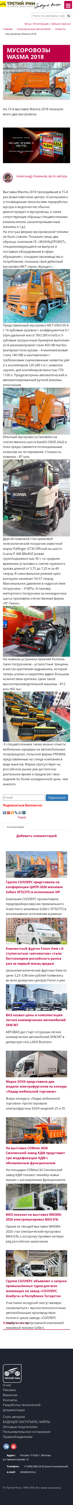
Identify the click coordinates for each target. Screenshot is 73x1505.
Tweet (22, 817)
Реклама (9, 1390)
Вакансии (10, 1395)
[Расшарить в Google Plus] (8, 812)
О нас (7, 1385)
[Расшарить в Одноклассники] (12, 812)
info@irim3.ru (21, 1472)
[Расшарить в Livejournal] (16, 812)
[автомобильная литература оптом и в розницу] (36, 145)
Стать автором (14, 1417)
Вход (28, 23)
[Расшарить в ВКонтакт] (4, 812)
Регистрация (40, 23)
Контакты (10, 1400)
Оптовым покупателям (20, 1427)
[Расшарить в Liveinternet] (20, 812)
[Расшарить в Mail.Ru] (24, 812)
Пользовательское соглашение (26, 1432)
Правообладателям (18, 1437)
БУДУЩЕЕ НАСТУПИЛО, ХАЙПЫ (26, 1422)
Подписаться (57, 797)
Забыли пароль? (61, 23)
